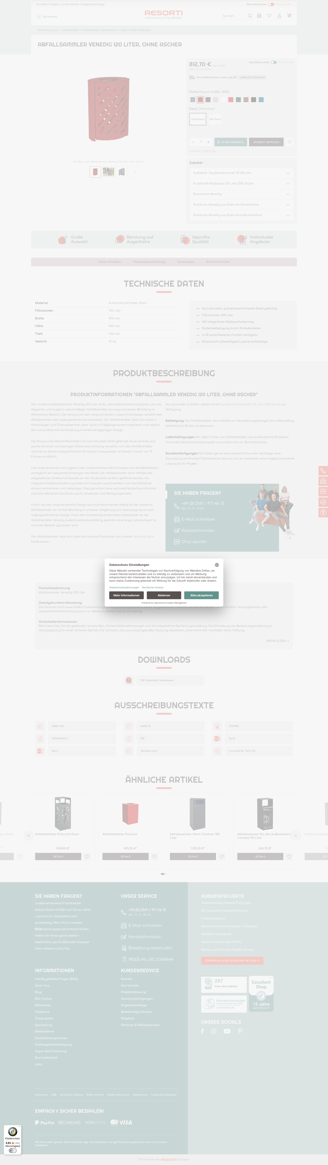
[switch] (13, 1150)
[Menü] (19, 1127)
